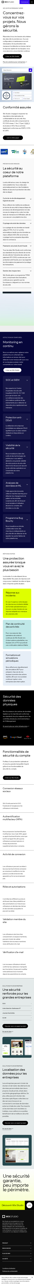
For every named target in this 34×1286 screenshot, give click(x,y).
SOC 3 (27, 123)
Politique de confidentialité (9, 1271)
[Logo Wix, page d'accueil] (8, 2)
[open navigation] (32, 2)
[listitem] (17, 394)
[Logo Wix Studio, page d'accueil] (10, 1216)
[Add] (17, 199)
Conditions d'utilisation (8, 1268)
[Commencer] (17, 1205)
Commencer (24, 2)
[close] (32, 1277)
